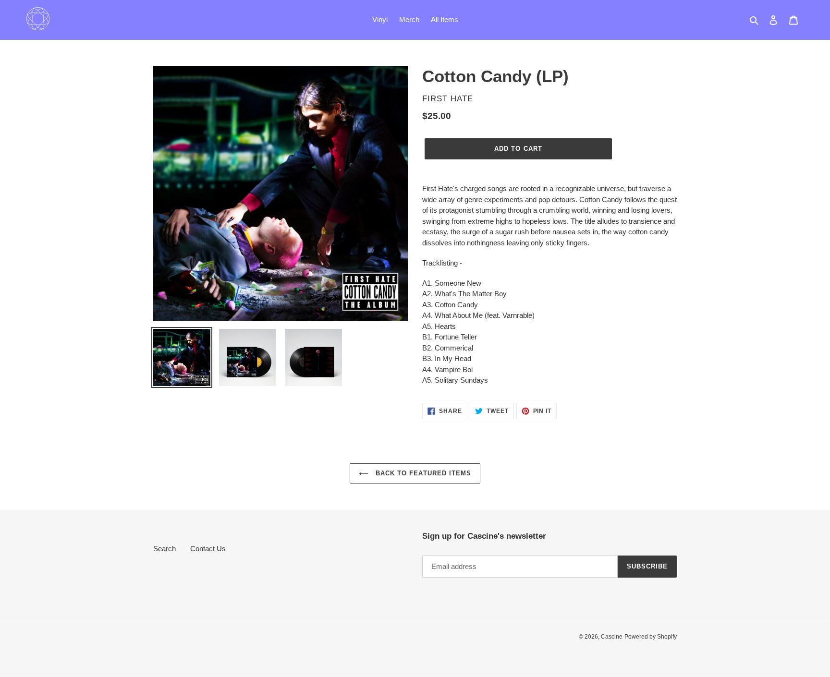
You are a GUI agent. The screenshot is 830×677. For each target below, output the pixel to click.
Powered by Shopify (650, 636)
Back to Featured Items (422, 473)
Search (164, 548)
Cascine (611, 636)
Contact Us (208, 548)
